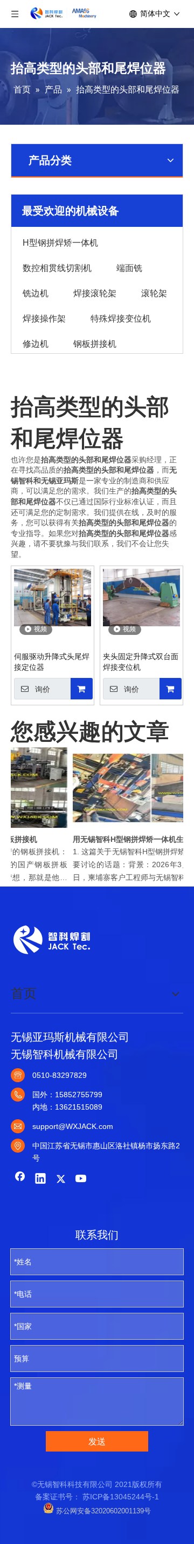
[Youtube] (81, 1179)
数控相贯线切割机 (57, 267)
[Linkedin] (40, 1179)
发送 (97, 1441)
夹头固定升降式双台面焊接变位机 (140, 661)
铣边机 (35, 292)
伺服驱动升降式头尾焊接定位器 (51, 661)
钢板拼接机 (94, 343)
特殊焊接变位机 (121, 317)
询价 (42, 689)
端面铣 (129, 267)
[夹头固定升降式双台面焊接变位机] (141, 596)
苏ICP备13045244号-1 (120, 1496)
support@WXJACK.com (72, 1126)
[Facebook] (20, 1179)
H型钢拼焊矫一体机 (60, 242)
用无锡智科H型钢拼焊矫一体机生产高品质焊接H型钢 (130, 839)
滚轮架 (154, 292)
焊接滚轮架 (94, 292)
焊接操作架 (44, 317)
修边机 (35, 343)
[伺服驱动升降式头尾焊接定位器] (52, 596)
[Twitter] (61, 1179)
